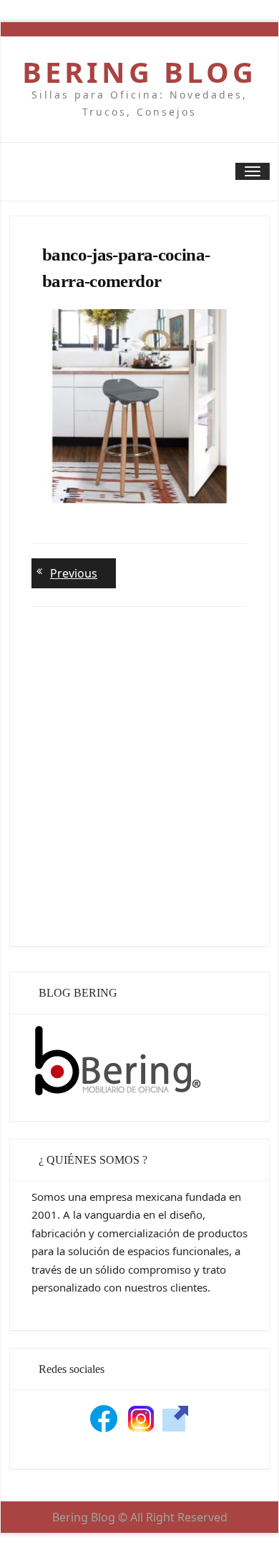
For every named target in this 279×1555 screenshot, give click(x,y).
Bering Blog (139, 72)
